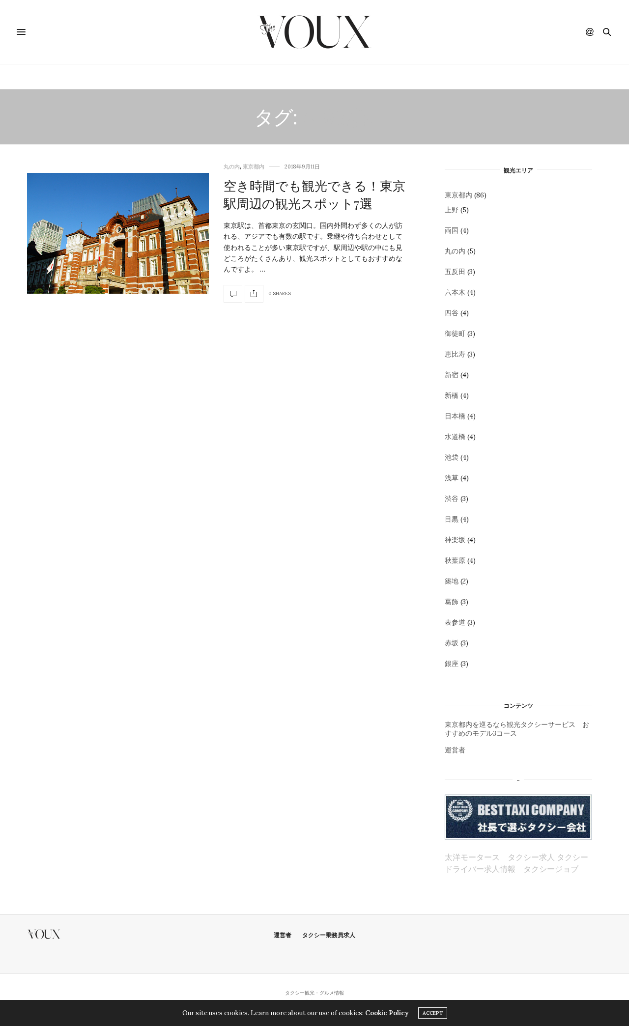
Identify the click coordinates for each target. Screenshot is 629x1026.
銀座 (451, 663)
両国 (451, 230)
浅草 (451, 477)
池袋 (451, 457)
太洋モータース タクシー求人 (500, 857)
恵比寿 (455, 354)
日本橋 (455, 416)
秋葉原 (455, 560)
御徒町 (455, 333)
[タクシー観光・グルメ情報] (314, 32)
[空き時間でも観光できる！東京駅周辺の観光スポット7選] (118, 233)
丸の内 (232, 166)
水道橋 (455, 436)
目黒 (451, 519)
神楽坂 (455, 539)
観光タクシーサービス (335, 77)
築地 (451, 581)
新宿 (451, 374)
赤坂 (451, 642)
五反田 (455, 271)
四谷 (451, 312)
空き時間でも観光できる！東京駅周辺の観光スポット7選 (314, 194)
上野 (451, 209)
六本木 (455, 292)
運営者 (455, 750)
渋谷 (451, 498)
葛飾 (451, 601)
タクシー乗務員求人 (328, 935)
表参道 (455, 622)
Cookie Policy (386, 1013)
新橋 (451, 395)
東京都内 (268, 77)
